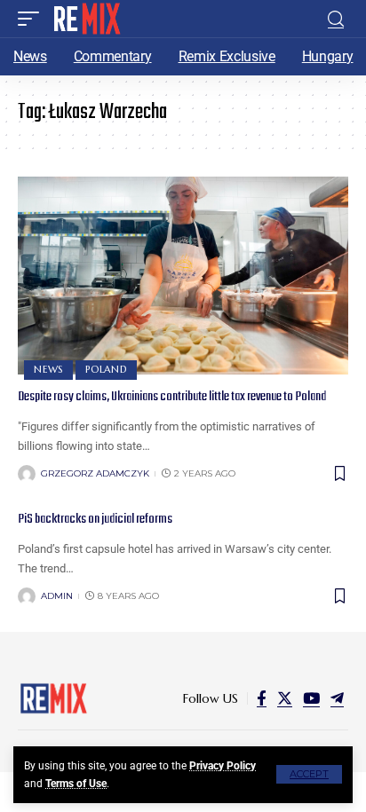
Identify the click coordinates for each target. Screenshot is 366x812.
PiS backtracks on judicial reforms (95, 519)
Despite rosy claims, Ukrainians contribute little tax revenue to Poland (172, 396)
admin (57, 596)
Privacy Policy (222, 766)
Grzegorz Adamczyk (95, 473)
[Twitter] (285, 699)
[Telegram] (337, 699)
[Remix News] (85, 18)
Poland (106, 369)
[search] (335, 19)
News (48, 369)
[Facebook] (261, 699)
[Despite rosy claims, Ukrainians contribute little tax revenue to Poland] (183, 275)
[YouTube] (311, 699)
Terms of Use (76, 783)
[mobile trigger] (33, 18)
